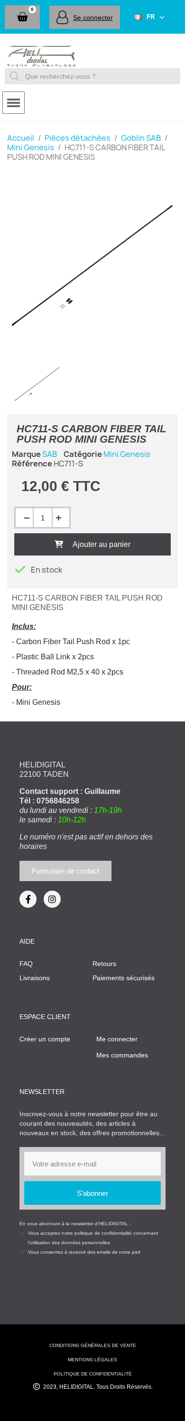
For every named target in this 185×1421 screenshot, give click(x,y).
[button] (22, 17)
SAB (49, 454)
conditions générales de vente (92, 1345)
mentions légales (92, 1359)
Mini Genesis (126, 454)
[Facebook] (28, 899)
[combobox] (93, 76)
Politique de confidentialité (93, 1373)
